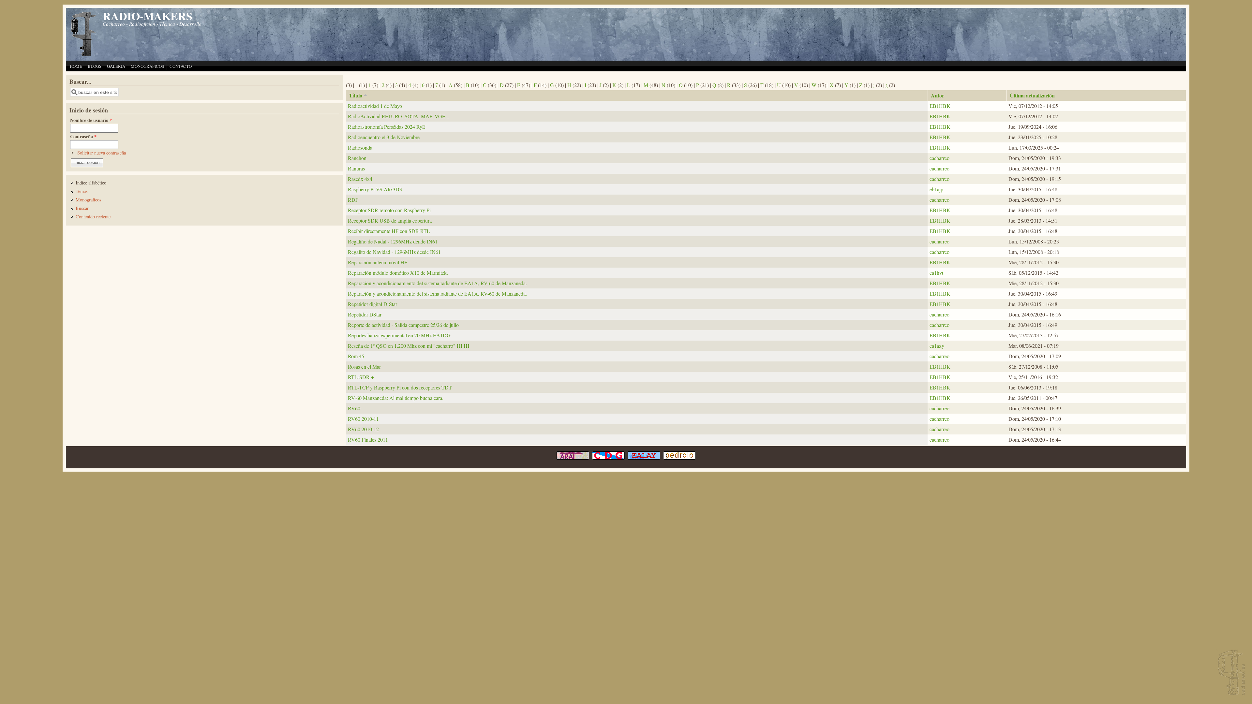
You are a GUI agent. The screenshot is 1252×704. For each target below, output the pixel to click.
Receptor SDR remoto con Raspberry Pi (389, 210)
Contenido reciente (93, 216)
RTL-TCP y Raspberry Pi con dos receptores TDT (400, 387)
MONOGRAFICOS (147, 66)
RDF (353, 199)
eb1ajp (936, 189)
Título (355, 95)
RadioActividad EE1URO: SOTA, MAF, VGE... (398, 116)
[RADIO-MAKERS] (1230, 673)
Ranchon (357, 157)
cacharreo (939, 157)
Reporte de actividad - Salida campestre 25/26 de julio (403, 324)
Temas (82, 191)
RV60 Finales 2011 (368, 439)
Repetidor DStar (364, 314)
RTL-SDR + (361, 377)
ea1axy (937, 345)
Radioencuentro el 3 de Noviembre (384, 137)
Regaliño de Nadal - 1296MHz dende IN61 (393, 241)
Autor (937, 95)
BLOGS (94, 66)
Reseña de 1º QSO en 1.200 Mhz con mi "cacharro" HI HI (408, 345)
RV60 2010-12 (363, 429)
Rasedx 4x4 (360, 178)
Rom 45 (356, 356)
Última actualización (1032, 95)
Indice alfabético (91, 183)
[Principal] (84, 55)
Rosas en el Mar (364, 366)
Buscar (82, 208)
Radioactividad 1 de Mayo (375, 105)
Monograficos (88, 200)
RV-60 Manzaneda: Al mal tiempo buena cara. (395, 397)
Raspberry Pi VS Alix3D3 (375, 189)
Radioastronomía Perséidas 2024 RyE (386, 126)
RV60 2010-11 (363, 418)
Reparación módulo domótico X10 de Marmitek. (398, 272)
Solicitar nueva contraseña (101, 153)
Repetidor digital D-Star (372, 304)
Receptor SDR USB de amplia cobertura (390, 220)
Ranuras (356, 168)
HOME (76, 66)
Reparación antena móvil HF (377, 262)
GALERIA (116, 66)
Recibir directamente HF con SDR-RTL (389, 230)
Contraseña (83, 136)
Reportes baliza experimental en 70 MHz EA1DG (399, 335)
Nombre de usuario (91, 120)
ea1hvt (936, 272)
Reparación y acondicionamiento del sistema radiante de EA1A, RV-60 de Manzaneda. (437, 283)
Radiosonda (360, 147)
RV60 (354, 408)
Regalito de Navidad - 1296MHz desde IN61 (394, 251)
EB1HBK (940, 105)
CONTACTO (181, 66)
